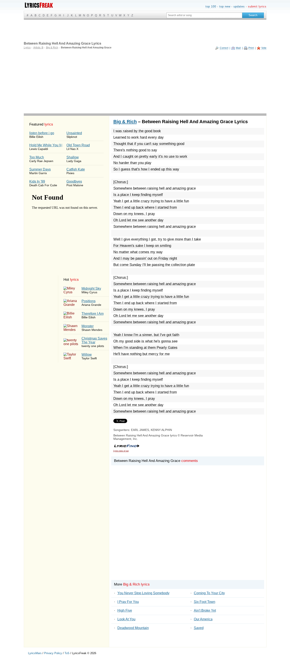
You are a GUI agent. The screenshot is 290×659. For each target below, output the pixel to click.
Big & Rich (125, 121)
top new (224, 6)
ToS (67, 653)
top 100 (211, 6)
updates (239, 6)
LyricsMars (35, 653)
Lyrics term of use (121, 451)
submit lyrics (257, 6)
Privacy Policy (53, 653)
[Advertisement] (145, 81)
